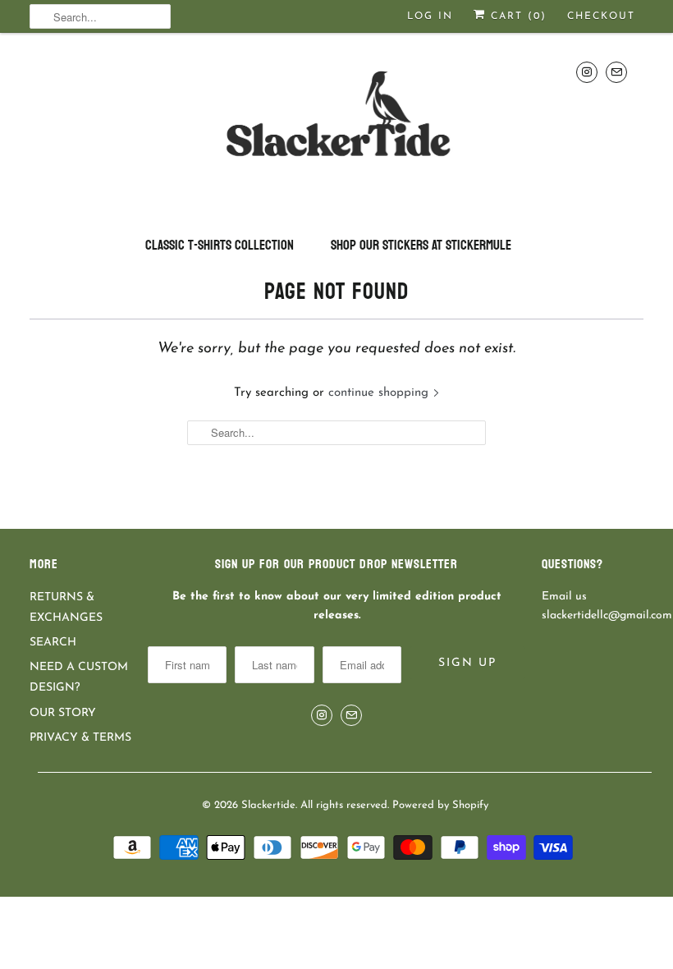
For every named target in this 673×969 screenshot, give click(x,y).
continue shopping (380, 393)
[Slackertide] (336, 127)
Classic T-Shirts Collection (219, 245)
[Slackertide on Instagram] (586, 71)
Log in (430, 16)
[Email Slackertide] (616, 71)
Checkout (601, 16)
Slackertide (268, 805)
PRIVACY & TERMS (80, 738)
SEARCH (53, 642)
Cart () (516, 16)
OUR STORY (63, 713)
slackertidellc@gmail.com (607, 615)
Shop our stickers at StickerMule (421, 245)
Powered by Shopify (440, 805)
